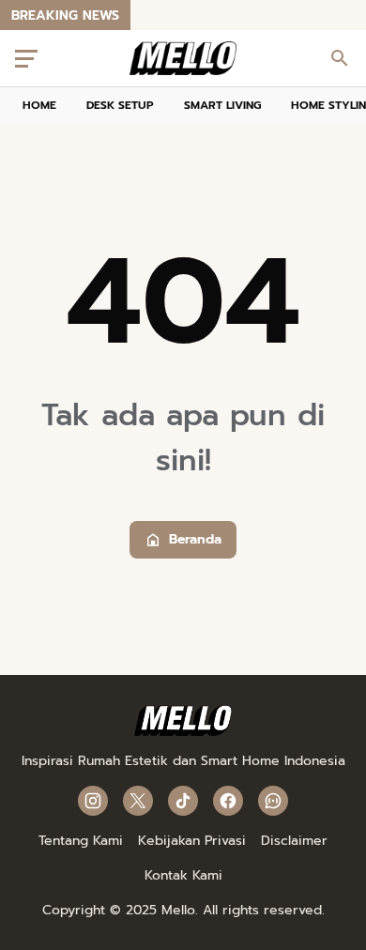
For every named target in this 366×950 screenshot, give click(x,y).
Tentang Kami (80, 840)
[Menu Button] (26, 58)
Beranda (195, 539)
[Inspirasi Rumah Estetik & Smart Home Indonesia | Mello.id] (183, 58)
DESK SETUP (120, 105)
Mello (178, 910)
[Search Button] (339, 58)
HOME (39, 105)
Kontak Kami (183, 875)
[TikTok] (183, 801)
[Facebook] (228, 801)
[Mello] (183, 732)
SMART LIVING (222, 105)
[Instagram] (93, 801)
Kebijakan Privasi (192, 840)
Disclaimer (294, 840)
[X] (138, 801)
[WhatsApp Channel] (273, 801)
